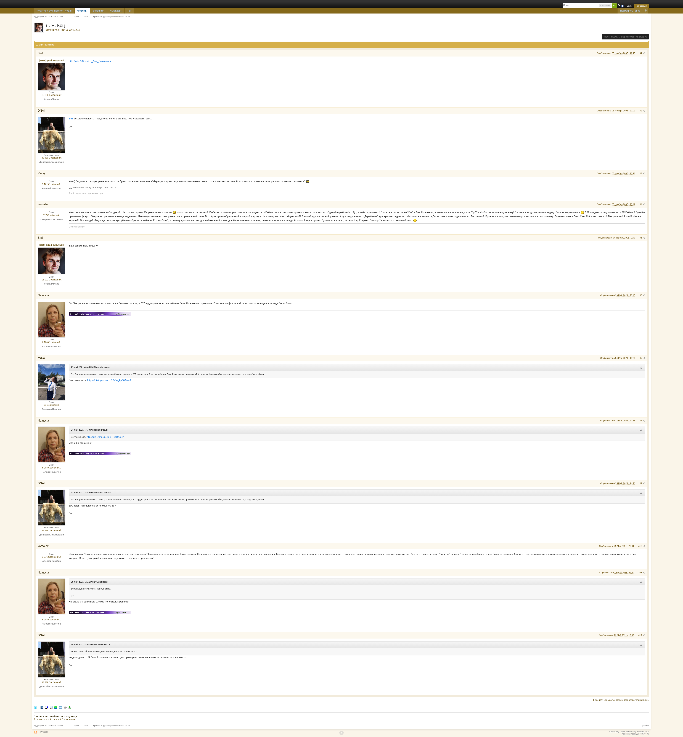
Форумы (82, 10)
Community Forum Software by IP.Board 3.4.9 (629, 732)
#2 (641, 110)
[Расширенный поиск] (618, 5)
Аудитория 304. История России (54, 10)
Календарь (116, 10)
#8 (641, 420)
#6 (641, 295)
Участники (98, 10)
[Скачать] (69, 707)
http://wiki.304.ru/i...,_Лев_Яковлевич (90, 61)
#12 (640, 635)
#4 (641, 204)
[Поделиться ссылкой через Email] (60, 707)
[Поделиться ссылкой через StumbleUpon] (55, 707)
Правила (645, 726)
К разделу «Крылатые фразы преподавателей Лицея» (621, 700)
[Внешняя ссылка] (100, 313)
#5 (641, 238)
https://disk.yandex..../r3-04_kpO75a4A (109, 380)
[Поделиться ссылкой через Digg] (42, 707)
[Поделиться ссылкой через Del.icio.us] (46, 707)
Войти (629, 6)
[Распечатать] (65, 707)
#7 (641, 358)
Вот (71, 118)
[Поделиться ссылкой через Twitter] (35, 707)
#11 (641, 572)
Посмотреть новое (630, 10)
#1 (641, 53)
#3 (641, 173)
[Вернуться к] (68, 16)
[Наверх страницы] (341, 733)
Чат (129, 10)
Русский (44, 732)
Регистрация (641, 6)
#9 (641, 483)
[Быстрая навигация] (645, 11)
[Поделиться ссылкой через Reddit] (51, 707)
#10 (640, 546)
